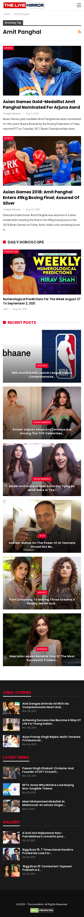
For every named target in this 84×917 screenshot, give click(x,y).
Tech (42, 535)
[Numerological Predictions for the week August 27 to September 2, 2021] (42, 272)
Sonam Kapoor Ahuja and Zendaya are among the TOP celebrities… (42, 431)
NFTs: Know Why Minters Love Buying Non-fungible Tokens (48, 786)
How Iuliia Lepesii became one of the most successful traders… (42, 658)
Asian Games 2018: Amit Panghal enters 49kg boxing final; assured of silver (41, 197)
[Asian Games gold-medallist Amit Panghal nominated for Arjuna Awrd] (42, 71)
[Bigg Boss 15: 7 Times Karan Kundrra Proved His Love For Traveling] (11, 854)
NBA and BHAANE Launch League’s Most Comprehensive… (42, 375)
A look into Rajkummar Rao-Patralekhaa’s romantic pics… (43, 834)
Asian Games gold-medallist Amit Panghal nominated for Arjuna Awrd (41, 104)
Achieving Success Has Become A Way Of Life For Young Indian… (51, 722)
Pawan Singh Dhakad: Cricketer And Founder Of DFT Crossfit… (48, 770)
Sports (8, 48)
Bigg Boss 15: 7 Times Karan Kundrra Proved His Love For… (47, 851)
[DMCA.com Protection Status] (42, 910)
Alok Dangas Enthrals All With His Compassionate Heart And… (45, 705)
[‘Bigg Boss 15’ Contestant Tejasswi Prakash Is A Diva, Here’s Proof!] (11, 871)
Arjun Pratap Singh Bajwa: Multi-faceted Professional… (51, 738)
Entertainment (42, 422)
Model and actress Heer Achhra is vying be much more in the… (42, 488)
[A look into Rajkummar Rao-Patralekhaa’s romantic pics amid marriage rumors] (11, 837)
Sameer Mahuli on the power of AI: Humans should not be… (42, 545)
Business (42, 649)
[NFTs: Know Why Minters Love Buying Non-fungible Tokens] (11, 789)
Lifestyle (42, 365)
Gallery (42, 592)
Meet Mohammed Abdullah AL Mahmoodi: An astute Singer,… (44, 803)
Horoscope (11, 251)
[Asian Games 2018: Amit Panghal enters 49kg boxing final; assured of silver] (42, 161)
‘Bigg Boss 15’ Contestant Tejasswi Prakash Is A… (47, 868)
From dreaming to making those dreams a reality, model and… (42, 602)
